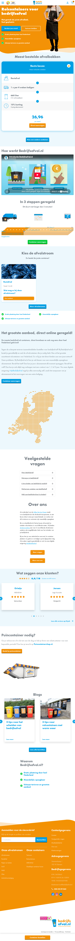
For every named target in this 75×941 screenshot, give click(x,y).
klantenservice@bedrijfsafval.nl (61, 884)
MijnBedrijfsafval (15, 370)
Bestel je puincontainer (12, 651)
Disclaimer (68, 932)
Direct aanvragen (37, 125)
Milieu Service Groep (39, 512)
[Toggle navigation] (2, 2)
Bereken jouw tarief (11, 28)
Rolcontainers (30, 859)
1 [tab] (32, 616)
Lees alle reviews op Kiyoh (60, 621)
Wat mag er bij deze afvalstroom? (13, 291)
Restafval (4, 859)
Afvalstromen (5, 855)
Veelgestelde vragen (57, 839)
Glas (2, 874)
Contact (53, 835)
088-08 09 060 (60, 889)
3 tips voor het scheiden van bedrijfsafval (14, 725)
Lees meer (9, 739)
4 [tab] (39, 616)
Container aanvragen (37, 242)
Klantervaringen (56, 850)
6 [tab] (43, 616)
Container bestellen (37, 937)
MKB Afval (29, 863)
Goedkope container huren (34, 867)
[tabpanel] (19, 720)
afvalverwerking (25, 528)
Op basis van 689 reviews (49, 578)
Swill (2, 867)
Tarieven (29, 855)
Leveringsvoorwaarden (47, 932)
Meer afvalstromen (37, 306)
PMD (3, 870)
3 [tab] (36, 616)
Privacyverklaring (59, 932)
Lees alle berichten (37, 749)
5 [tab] (41, 616)
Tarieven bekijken (31, 28)
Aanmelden (41, 840)
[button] (37, 472)
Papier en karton (6, 863)
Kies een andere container (37, 139)
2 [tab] (34, 616)
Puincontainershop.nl (43, 644)
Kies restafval (9, 298)
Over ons (54, 847)
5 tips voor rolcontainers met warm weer (52, 725)
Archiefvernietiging (7, 878)
